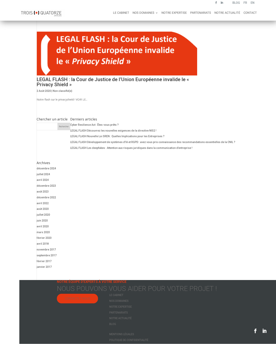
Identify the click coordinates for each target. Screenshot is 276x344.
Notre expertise (174, 12)
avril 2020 (43, 226)
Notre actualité (227, 12)
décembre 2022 (46, 197)
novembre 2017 (46, 249)
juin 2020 (42, 220)
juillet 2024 (43, 174)
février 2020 (44, 237)
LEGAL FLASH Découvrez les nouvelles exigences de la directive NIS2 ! (113, 130)
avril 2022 (43, 203)
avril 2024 (43, 179)
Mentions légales (121, 334)
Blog (112, 324)
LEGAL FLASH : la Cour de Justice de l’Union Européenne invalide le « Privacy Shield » (113, 82)
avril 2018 (43, 243)
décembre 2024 (46, 168)
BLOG (236, 3)
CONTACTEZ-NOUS (77, 298)
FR (245, 3)
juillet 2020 (43, 214)
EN (252, 3)
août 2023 (43, 191)
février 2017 (44, 261)
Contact (250, 12)
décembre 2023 (46, 185)
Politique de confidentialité (128, 340)
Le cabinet (121, 12)
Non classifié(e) (62, 90)
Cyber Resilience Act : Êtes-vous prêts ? (94, 124)
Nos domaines (143, 12)
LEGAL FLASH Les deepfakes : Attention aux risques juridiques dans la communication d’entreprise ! (131, 147)
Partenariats (200, 12)
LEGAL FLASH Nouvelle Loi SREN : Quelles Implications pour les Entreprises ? (117, 136)
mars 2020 (43, 232)
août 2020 (43, 208)
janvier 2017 (44, 266)
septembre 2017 (47, 255)
